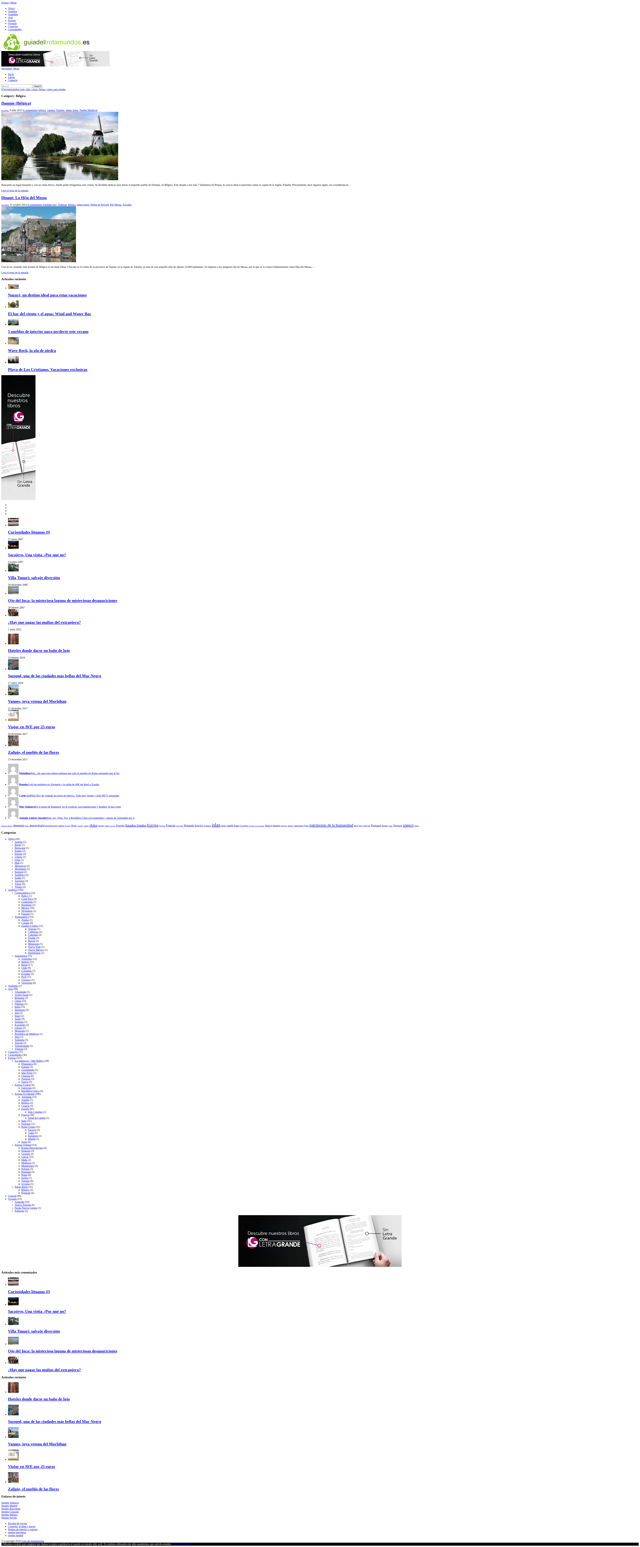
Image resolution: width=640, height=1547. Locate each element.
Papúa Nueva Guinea (26, 1207)
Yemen (18, 887)
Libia (17, 859)
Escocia (32, 1129)
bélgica (42, 110)
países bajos (72, 110)
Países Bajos (21, 1187)
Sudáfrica (20, 875)
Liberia (18, 857)
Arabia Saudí (21, 995)
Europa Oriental (23, 1145)
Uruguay (26, 979)
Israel (17, 1015)
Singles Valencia (10, 1502)
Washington (34, 953)
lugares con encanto (256, 826)
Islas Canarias (35, 1111)
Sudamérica (21, 955)
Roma (385, 825)
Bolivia (25, 961)
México (25, 907)
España (120, 825)
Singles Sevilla (9, 1517)
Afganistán (20, 991)
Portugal (376, 825)
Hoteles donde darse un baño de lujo (39, 650)
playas (367, 825)
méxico (290, 826)
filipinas (162, 826)
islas (216, 825)
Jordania (19, 1021)
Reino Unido (28, 1127)
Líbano (18, 1027)
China (18, 1001)
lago (236, 825)
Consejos (13, 26)
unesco (408, 825)
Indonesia (20, 1009)
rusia (390, 826)
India (17, 1007)
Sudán (18, 877)
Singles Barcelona (10, 1508)
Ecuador (25, 973)
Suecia (24, 1081)
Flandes (60, 110)
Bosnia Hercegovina (32, 1147)
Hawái (31, 941)
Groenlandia (27, 1069)
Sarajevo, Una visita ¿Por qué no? (37, 555)
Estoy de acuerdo (180, 1544)
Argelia (18, 841)
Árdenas (62, 204)
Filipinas (19, 1003)
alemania (18, 825)
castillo (86, 826)
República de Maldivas (27, 1033)
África (11, 8)
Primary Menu (8, 2)
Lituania (25, 1075)
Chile (24, 967)
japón (230, 825)
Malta (24, 1159)
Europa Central (23, 1085)
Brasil (74, 825)
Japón (18, 1019)
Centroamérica (22, 893)
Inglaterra (33, 1135)
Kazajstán (20, 1025)
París (306, 825)
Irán (17, 1013)
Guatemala (27, 901)
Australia (19, 1201)
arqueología (37, 825)
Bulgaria (25, 1151)
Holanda (189, 825)
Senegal (19, 871)
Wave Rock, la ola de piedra (32, 350)
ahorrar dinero (6, 826)
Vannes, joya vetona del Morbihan (37, 701)
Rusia (24, 1175)
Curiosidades (15, 29)
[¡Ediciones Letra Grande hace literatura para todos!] (55, 65)
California (33, 931)
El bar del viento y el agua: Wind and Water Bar (49, 314)
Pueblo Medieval (88, 110)
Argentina (26, 959)
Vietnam (19, 1049)
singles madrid (15, 1535)
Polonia (25, 1169)
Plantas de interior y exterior (23, 1529)
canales (51, 110)
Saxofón (127, 204)
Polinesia (19, 1211)
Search (37, 86)
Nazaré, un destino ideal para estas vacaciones (47, 295)
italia (223, 825)
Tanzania (19, 881)
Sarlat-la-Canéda (37, 1117)
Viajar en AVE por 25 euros (31, 727)
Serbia (24, 1177)
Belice (24, 895)
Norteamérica (22, 917)
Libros (11, 77)
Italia (23, 1121)
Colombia (26, 971)
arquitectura (51, 825)
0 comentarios (30, 110)
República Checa (30, 1091)
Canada (25, 923)
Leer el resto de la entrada (14, 190)
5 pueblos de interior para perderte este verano (48, 331)
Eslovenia (26, 1087)
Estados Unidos (135, 825)
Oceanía (12, 23)
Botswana (20, 847)
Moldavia (26, 1163)
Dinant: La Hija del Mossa (24, 198)
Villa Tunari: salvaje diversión (34, 578)
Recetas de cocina (17, 1523)
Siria (17, 1037)
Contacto (13, 80)
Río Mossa (115, 204)
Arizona (32, 929)
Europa (12, 20)
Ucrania (25, 1183)
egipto (106, 826)
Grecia (24, 1157)
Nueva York (34, 947)
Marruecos (20, 865)
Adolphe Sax (49, 204)
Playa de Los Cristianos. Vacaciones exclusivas (47, 369)
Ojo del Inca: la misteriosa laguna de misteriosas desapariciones (62, 600)
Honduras (26, 905)
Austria (25, 1099)
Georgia (25, 1153)
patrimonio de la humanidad (331, 825)
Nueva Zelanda (23, 1205)
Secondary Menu (10, 68)
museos (284, 826)
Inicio (11, 74)
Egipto (18, 851)
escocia (113, 826)
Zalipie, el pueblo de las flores (33, 752)
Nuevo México (36, 949)
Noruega (25, 1079)
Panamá (25, 913)
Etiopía (18, 853)
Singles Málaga (9, 1514)
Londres (244, 825)
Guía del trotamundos (32, 1541)
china (93, 825)
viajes (416, 826)
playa (361, 826)
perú (356, 825)
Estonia (25, 1067)
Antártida (13, 14)
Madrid (268, 825)
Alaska (25, 919)
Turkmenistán (22, 1045)
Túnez (18, 883)
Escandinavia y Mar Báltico (29, 1061)
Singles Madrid (9, 1505)
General (12, 1195)
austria (61, 825)
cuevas (101, 825)
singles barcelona (17, 1532)
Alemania (26, 1097)
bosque (67, 826)
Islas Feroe (27, 1073)
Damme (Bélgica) (16, 103)
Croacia (25, 1105)
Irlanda (31, 1139)
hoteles (199, 825)
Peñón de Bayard (99, 204)
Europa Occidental (24, 1093)
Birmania (19, 997)
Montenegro (27, 1165)
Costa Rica (27, 899)
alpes (27, 826)
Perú (23, 977)
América (12, 11)
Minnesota (33, 943)
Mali (17, 863)
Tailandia (19, 1039)
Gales (31, 1133)
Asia (10, 17)
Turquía (397, 825)
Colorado (33, 935)
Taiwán (18, 1043)
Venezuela (26, 983)
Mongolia (20, 1031)
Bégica (71, 204)
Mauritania (20, 869)
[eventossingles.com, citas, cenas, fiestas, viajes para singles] (33, 89)
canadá (80, 826)
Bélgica (25, 1103)
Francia (170, 825)
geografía (179, 826)
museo (276, 825)
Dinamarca (27, 1063)
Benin (18, 845)
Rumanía (26, 1171)
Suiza (24, 1141)
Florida (32, 937)
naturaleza (299, 825)
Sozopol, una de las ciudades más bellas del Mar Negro (54, 676)
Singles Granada (10, 1511)
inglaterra (207, 826)
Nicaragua (26, 911)
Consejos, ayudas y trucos (21, 1526)
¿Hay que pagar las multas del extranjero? (44, 622)
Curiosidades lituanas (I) (29, 532)
